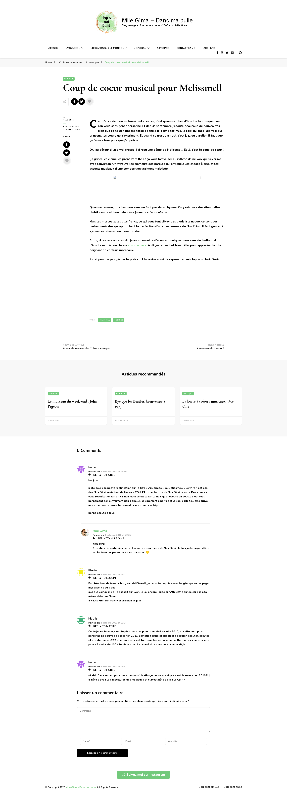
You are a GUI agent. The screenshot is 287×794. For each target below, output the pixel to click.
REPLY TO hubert (105, 475)
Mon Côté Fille (233, 787)
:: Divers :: (140, 48)
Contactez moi (186, 48)
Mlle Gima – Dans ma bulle (157, 20)
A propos (163, 48)
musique (68, 79)
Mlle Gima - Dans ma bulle (81, 787)
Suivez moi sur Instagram (146, 774)
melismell (104, 320)
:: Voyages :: (73, 48)
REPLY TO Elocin (104, 578)
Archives (209, 48)
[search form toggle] (240, 52)
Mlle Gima (68, 120)
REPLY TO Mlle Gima (111, 538)
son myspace (137, 245)
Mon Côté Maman (209, 787)
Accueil (53, 48)
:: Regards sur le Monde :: (107, 48)
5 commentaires (74, 129)
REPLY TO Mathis (104, 626)
